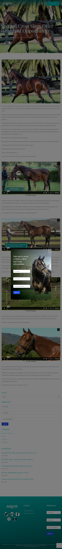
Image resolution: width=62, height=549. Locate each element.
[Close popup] (50, 250)
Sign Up (17, 292)
